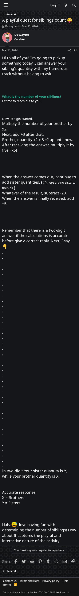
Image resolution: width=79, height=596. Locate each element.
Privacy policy (50, 581)
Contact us (9, 581)
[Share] (69, 50)
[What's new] (66, 5)
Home (7, 584)
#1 (75, 50)
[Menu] (6, 5)
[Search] (74, 5)
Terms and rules (29, 581)
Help (65, 581)
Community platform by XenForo (36, 592)
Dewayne (11, 26)
